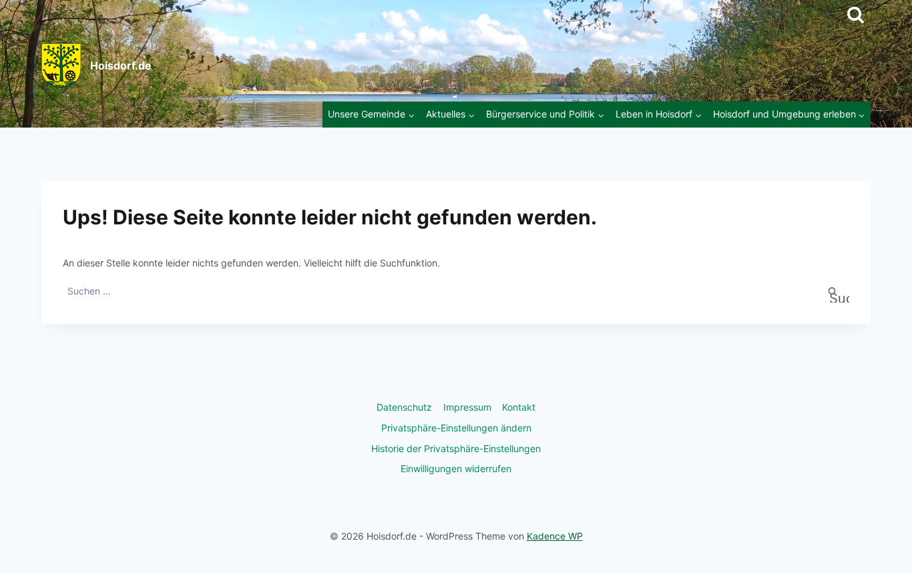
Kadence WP (555, 536)
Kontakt (518, 407)
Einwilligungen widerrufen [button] (456, 468)
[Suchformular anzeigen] (856, 15)
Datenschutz (404, 407)
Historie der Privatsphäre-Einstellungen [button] (456, 448)
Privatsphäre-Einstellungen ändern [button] (456, 427)
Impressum (467, 407)
